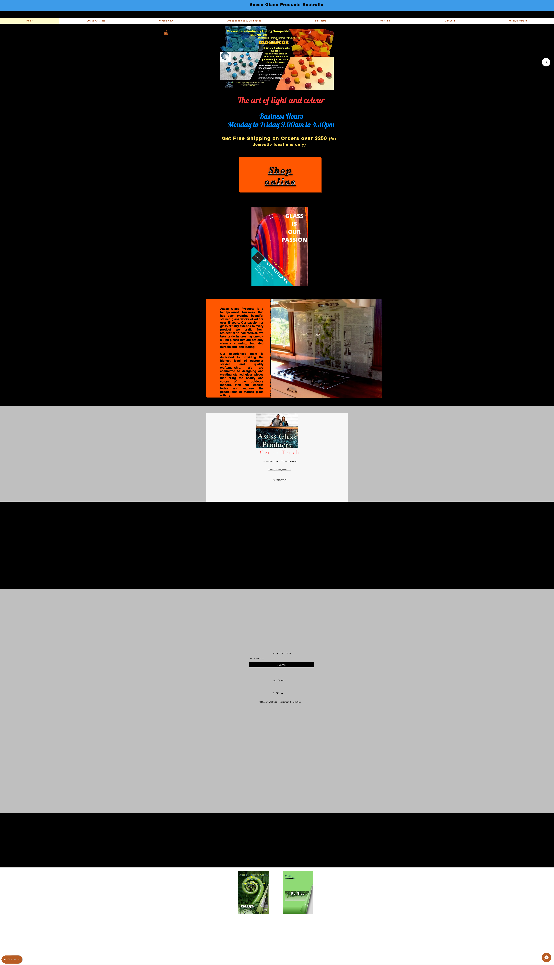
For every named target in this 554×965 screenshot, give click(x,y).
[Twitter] (277, 693)
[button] (166, 32)
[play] (363, 392)
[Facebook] (273, 693)
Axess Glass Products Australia (287, 4)
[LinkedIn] (281, 693)
